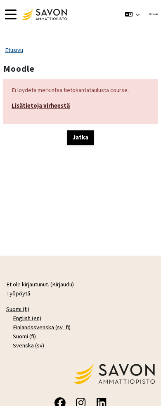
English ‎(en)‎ (27, 318)
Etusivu (14, 50)
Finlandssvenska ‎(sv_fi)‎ (42, 327)
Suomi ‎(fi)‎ (17, 309)
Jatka (80, 137)
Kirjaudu (153, 14)
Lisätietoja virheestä (41, 105)
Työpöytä (18, 293)
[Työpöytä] (43, 14)
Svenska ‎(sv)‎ (28, 345)
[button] (132, 14)
